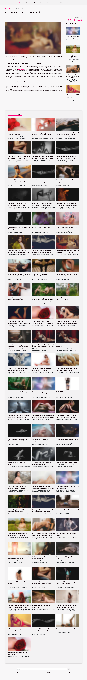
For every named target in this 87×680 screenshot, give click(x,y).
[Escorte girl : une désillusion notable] (19, 454)
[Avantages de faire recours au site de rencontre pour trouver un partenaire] (43, 501)
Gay (34, 2)
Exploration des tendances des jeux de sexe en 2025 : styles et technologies (67, 252)
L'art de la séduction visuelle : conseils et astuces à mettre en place (41, 630)
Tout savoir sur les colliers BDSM (66, 462)
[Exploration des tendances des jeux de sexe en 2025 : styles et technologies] (67, 242)
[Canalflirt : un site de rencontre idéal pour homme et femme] (19, 359)
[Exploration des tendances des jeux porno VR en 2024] (67, 289)
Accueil (6, 9)
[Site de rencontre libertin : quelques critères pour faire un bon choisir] (73, 69)
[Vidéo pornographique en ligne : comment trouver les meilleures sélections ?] (67, 312)
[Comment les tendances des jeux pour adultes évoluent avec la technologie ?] (67, 147)
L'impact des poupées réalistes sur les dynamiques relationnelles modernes (67, 181)
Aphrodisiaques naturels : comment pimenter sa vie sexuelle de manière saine (19, 440)
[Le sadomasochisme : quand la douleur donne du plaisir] (43, 454)
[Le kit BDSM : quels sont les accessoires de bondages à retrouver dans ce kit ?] (67, 383)
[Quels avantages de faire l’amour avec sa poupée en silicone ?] (67, 359)
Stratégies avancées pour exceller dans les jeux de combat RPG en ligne (42, 252)
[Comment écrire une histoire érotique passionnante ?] (43, 430)
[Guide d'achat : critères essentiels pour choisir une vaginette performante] (43, 171)
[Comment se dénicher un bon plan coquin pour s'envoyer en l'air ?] (19, 407)
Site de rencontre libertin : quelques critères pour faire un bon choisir (73, 76)
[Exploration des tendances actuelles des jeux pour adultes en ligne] (19, 265)
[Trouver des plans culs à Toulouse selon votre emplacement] (19, 501)
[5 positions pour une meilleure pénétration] (43, 596)
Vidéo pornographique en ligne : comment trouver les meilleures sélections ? (66, 323)
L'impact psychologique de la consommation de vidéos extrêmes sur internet (18, 205)
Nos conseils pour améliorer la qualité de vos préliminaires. (73, 56)
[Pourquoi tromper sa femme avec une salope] (67, 336)
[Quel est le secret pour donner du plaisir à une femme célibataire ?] (43, 289)
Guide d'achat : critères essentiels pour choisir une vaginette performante (42, 181)
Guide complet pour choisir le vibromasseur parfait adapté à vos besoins (43, 323)
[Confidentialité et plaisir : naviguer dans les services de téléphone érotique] (19, 147)
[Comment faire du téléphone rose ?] (67, 501)
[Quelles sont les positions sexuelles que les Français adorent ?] (19, 548)
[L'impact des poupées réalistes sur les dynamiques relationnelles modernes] (67, 171)
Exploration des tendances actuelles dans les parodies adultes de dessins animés (67, 276)
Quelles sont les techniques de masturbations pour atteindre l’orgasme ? (17, 488)
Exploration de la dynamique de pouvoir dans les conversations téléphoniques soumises (42, 205)
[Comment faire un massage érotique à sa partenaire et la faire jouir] (19, 596)
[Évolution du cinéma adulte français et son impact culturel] (19, 218)
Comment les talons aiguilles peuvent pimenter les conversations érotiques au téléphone (19, 252)
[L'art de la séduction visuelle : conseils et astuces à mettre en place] (43, 620)
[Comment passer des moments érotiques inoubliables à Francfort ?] (43, 477)
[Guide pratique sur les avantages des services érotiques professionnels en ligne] (67, 218)
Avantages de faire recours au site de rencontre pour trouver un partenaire (43, 511)
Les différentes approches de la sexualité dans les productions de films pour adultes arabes (66, 205)
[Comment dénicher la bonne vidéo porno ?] (67, 430)
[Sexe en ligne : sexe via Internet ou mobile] (67, 524)
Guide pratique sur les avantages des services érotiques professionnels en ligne (66, 228)
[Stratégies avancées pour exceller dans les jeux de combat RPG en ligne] (43, 242)
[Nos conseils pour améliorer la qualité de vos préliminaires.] (73, 49)
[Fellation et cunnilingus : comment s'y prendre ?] (73, 89)
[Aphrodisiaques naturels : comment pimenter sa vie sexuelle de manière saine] (19, 430)
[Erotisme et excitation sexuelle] (67, 620)
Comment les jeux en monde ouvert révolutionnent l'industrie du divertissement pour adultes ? (67, 134)
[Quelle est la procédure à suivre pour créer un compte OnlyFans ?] (67, 407)
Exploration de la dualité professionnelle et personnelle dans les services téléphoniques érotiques (43, 276)
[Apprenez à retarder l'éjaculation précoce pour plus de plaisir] (67, 596)
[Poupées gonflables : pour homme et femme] (19, 573)
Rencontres (26, 2)
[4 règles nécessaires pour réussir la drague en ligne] (73, 31)
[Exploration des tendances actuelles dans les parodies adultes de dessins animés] (67, 265)
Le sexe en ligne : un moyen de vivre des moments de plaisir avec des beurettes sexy (43, 583)
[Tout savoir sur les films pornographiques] (43, 548)
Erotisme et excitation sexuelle (66, 629)
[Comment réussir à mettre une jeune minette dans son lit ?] (43, 359)
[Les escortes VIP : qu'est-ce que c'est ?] (67, 548)
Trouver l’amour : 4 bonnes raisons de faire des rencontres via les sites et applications (43, 417)
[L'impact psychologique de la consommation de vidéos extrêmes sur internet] (19, 194)
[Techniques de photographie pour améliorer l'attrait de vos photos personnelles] (43, 124)
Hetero (54, 2)
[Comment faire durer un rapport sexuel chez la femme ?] (67, 573)
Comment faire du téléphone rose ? (67, 510)
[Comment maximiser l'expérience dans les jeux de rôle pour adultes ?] (43, 147)
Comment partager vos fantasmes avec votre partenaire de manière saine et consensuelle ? (42, 393)
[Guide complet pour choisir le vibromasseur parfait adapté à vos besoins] (43, 312)
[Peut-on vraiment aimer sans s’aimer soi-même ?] (19, 124)
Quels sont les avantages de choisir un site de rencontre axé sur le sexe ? (43, 346)
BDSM (47, 2)
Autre (61, 2)
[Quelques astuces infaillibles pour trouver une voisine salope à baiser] (19, 383)
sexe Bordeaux (21, 69)
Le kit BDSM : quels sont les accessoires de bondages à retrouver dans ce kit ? (67, 393)
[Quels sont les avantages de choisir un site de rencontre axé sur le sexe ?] (43, 336)
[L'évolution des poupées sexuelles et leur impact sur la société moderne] (43, 218)
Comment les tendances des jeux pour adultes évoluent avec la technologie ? (66, 158)
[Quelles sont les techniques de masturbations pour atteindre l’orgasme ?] (19, 477)
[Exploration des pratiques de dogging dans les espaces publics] (19, 336)
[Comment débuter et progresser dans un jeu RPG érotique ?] (19, 171)
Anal (40, 2)
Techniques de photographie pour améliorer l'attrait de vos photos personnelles (42, 134)
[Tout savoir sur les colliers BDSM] (67, 454)
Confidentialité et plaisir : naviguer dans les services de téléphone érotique (19, 158)
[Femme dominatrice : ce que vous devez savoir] (19, 644)
